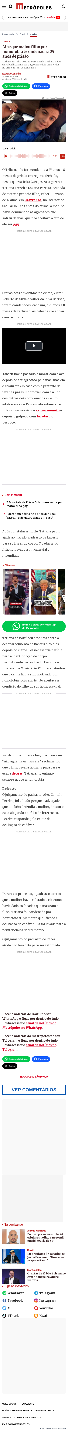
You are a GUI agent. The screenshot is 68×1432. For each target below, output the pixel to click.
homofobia (27, 1076)
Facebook (15, 1300)
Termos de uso (42, 1410)
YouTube (46, 1308)
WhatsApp (16, 1293)
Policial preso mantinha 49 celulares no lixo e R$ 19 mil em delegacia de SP (45, 1237)
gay (16, 224)
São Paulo (41, 1076)
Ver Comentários (34, 1089)
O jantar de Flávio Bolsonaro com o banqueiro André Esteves (46, 1277)
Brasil (22, 34)
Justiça (33, 34)
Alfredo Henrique (36, 1230)
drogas (17, 773)
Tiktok (13, 1316)
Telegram (47, 1293)
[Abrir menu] (4, 6)
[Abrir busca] (63, 6)
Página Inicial (8, 34)
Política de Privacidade (15, 1410)
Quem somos (9, 1404)
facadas (43, 416)
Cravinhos (33, 200)
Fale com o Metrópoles (15, 1424)
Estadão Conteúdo (11, 73)
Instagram (47, 1300)
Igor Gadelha (34, 1270)
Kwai (43, 1316)
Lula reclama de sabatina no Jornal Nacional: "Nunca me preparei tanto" (46, 1257)
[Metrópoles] (34, 6)
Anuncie (6, 1417)
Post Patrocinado (27, 1417)
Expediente (28, 1404)
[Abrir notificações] (10, 6)
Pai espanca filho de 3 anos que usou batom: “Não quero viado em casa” (31, 515)
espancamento (48, 410)
